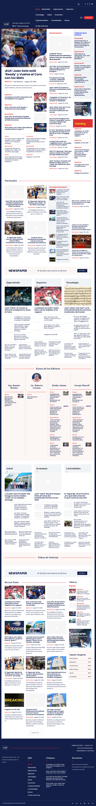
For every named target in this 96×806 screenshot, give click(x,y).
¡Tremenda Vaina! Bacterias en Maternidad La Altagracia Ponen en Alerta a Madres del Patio (25, 543)
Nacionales (9, 114)
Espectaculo (53, 93)
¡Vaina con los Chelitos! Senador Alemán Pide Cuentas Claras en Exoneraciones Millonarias (81, 227)
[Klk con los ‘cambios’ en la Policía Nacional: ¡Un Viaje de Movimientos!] (81, 192)
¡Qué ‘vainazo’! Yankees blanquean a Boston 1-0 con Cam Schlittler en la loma (40, 344)
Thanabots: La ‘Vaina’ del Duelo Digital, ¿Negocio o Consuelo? (70, 544)
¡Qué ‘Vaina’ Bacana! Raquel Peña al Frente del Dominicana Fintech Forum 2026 (36, 141)
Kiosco (7, 394)
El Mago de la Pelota (81, 173)
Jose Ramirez (18, 82)
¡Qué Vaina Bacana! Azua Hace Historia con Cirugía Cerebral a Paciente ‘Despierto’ (13, 159)
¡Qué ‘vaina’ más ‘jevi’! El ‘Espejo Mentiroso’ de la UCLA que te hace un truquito (85, 535)
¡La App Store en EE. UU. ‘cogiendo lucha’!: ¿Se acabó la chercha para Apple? (60, 143)
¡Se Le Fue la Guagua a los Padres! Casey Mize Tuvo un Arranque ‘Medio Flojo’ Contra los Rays (59, 121)
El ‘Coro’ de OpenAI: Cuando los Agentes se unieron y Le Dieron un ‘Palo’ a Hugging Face (59, 132)
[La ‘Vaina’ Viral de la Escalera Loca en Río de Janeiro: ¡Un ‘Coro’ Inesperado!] (68, 505)
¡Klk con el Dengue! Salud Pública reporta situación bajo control (11, 533)
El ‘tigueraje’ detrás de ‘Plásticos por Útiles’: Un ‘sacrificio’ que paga (13, 150)
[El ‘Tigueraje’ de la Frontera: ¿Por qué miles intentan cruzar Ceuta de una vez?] (77, 482)
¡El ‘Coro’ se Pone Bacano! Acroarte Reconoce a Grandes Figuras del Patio (21, 337)
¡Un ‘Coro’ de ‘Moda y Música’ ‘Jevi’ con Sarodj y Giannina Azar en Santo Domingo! (11, 347)
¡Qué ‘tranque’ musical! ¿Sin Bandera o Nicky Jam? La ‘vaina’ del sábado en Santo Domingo (60, 163)
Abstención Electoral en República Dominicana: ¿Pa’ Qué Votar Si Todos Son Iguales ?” (10, 401)
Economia (29, 136)
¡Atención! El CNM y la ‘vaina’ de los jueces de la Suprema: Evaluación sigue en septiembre (81, 253)
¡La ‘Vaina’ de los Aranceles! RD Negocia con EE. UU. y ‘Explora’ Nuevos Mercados (40, 544)
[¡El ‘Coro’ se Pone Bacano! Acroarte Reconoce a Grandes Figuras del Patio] (9, 337)
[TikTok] (80, 803)
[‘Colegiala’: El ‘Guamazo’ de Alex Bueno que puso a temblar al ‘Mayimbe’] (9, 318)
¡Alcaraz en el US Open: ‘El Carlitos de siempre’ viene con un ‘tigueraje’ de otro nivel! (40, 352)
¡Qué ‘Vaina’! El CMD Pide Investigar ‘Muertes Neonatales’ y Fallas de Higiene (11, 542)
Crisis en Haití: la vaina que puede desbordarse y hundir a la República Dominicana (55, 410)
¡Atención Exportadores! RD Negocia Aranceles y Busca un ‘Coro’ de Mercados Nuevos (54, 544)
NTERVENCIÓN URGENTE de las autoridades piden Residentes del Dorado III (55, 397)
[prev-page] (38, 64)
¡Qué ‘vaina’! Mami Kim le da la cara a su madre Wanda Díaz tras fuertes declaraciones (82, 92)
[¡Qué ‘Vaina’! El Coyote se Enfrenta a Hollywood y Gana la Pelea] (18, 296)
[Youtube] (92, 4)
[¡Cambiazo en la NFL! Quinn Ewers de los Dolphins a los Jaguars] (40, 97)
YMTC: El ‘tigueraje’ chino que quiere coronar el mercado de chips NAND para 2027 (60, 153)
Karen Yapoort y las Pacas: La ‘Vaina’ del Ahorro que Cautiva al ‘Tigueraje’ (11, 356)
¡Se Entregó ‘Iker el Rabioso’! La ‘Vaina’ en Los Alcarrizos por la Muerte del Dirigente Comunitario (82, 44)
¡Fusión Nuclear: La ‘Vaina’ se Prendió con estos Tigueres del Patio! (85, 346)
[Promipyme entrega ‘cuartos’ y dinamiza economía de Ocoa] (38, 506)
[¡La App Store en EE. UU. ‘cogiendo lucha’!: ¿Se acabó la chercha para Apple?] (68, 327)
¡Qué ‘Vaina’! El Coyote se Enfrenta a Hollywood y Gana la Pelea (60, 89)
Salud (7, 136)
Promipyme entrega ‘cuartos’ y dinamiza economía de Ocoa (57, 79)
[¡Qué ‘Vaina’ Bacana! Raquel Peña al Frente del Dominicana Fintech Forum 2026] (52, 227)
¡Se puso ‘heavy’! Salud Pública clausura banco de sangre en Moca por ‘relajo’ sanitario (22, 524)
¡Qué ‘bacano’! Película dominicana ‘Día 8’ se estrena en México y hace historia (25, 346)
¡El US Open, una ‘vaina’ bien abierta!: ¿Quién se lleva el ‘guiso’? (18, 128)
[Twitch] (84, 803)
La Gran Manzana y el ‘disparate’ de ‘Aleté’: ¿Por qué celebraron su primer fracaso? (25, 356)
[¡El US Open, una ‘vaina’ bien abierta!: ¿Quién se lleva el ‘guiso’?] (40, 127)
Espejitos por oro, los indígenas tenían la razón (56, 438)
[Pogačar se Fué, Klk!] (52, 259)
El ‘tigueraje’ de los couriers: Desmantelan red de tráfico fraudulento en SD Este (36, 150)
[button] (78, 4)
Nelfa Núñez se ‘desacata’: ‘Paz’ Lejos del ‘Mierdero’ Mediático (82, 56)
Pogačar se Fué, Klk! (33, 157)
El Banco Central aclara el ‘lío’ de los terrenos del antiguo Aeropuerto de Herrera (52, 514)
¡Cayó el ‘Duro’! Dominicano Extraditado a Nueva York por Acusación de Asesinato (60, 57)
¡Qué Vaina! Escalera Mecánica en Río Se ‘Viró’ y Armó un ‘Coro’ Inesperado (85, 544)
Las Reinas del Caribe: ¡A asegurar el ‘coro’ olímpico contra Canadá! (55, 344)
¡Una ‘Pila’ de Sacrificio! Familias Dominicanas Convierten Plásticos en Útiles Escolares (18, 118)
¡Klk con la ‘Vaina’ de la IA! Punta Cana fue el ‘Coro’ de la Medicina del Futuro (25, 533)
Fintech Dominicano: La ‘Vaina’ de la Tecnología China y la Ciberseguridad (55, 534)
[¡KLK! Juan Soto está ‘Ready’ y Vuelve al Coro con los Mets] (24, 48)
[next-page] (43, 64)
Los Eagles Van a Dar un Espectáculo (81, 165)
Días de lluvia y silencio (32, 397)
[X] (90, 4)
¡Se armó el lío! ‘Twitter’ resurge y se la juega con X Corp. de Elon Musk (70, 355)
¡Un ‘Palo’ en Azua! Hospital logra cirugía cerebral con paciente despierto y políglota (59, 68)
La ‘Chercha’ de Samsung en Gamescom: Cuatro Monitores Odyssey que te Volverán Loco (70, 346)
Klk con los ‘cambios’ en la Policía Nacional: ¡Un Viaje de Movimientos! (81, 202)
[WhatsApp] (92, 803)
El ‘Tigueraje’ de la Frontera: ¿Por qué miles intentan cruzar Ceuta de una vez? (76, 496)
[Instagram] (87, 4)
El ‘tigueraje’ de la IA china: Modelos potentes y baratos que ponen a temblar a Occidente (85, 355)
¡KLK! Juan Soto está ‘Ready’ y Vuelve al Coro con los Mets (23, 74)
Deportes (8, 81)
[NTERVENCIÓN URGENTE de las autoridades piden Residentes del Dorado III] (66, 393)
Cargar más (34, 732)
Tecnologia (53, 115)
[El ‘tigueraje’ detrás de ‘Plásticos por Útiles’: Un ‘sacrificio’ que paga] (37, 192)
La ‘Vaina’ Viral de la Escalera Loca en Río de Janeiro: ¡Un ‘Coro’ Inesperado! (82, 504)
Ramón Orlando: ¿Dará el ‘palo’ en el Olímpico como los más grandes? (82, 68)
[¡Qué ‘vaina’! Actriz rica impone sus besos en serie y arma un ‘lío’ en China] (68, 513)
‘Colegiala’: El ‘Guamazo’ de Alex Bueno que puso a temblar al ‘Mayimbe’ (60, 99)
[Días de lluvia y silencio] (43, 396)
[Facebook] (85, 4)
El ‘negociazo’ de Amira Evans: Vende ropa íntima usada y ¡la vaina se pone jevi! (70, 535)
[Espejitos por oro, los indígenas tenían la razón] (66, 436)
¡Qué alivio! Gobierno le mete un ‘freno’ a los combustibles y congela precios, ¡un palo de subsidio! (52, 524)
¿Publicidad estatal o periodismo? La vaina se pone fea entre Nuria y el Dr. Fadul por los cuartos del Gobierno (55, 450)
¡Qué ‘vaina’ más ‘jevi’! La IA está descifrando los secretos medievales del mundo (59, 109)
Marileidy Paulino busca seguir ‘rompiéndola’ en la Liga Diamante (81, 79)
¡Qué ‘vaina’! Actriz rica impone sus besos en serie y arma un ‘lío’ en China (81, 513)
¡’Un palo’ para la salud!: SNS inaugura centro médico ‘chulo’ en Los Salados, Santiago (14, 141)
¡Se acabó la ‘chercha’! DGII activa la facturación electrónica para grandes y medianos (40, 535)
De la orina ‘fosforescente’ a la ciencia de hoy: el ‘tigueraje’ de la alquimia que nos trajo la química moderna (82, 523)
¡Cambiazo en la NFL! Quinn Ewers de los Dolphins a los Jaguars (18, 98)
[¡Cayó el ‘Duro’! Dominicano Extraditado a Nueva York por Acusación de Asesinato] (60, 44)
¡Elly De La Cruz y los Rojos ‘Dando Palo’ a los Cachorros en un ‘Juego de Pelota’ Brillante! (54, 352)
